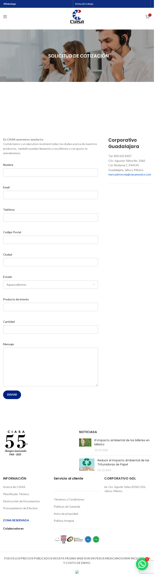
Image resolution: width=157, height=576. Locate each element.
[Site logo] (77, 16)
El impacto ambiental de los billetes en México (122, 442)
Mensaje (8, 344)
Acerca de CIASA (14, 487)
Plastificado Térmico (16, 494)
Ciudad (7, 254)
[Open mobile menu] (5, 16)
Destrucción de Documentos (21, 501)
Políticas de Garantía (67, 506)
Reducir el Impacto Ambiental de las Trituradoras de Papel (123, 462)
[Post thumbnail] (85, 445)
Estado (7, 276)
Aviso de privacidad (66, 513)
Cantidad (9, 321)
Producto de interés (16, 299)
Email (6, 187)
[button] (142, 564)
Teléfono (9, 209)
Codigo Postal (12, 232)
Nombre (8, 164)
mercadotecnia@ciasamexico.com (129, 174)
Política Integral (64, 520)
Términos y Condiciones (69, 499)
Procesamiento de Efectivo (20, 508)
